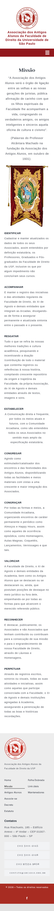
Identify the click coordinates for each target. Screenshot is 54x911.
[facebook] (27, 898)
